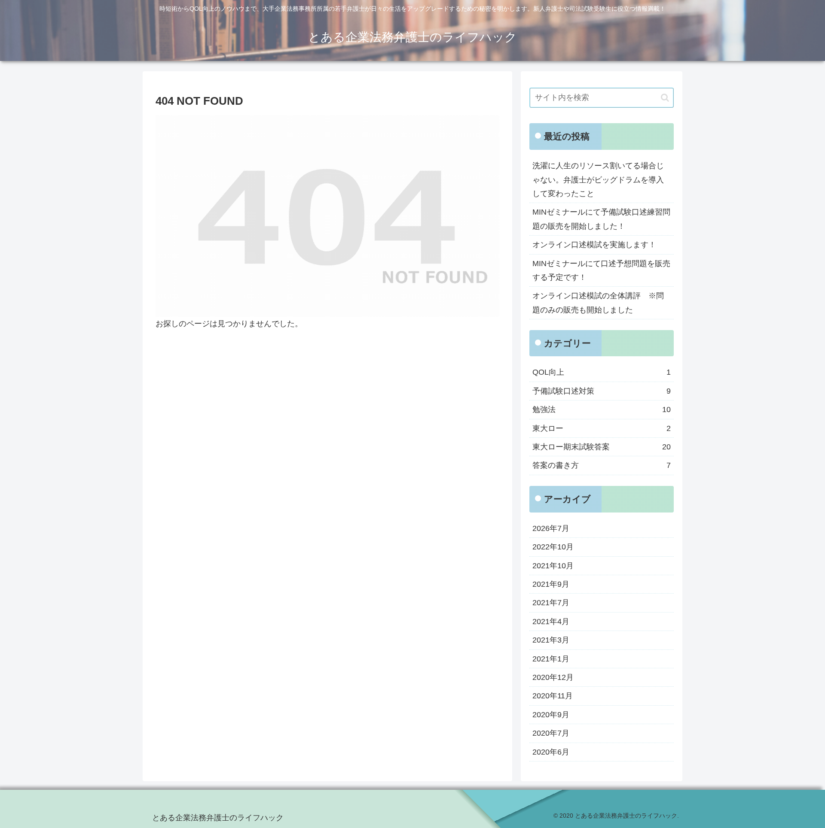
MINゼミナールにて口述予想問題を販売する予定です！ (601, 270)
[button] (664, 98)
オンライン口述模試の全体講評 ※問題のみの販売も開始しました (598, 302)
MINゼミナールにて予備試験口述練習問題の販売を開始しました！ (601, 219)
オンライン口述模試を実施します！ (594, 244)
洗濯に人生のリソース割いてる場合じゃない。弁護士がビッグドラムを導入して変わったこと (598, 179)
